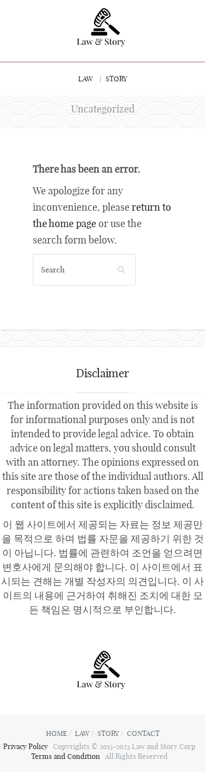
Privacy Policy (26, 746)
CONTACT (143, 733)
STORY (116, 78)
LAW (85, 78)
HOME (56, 733)
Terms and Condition (66, 756)
